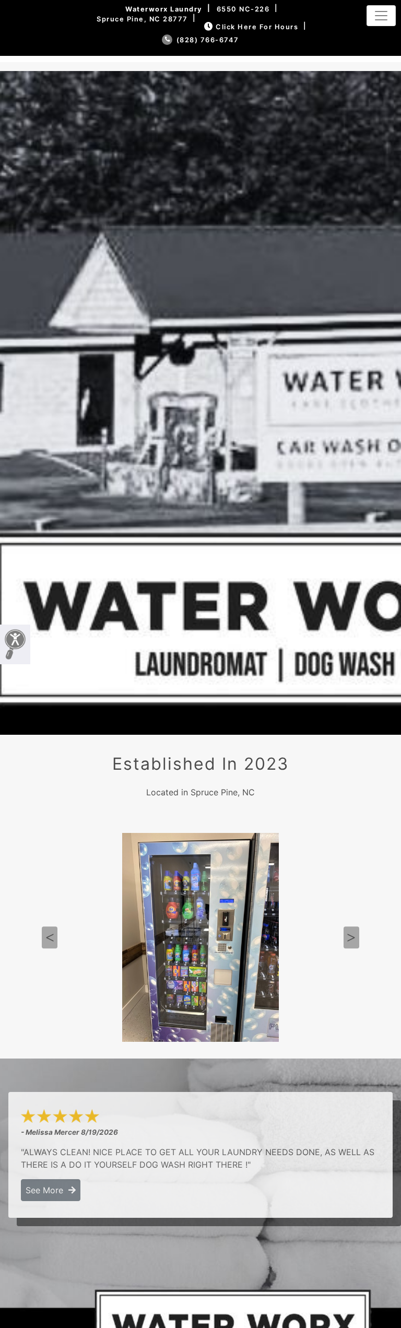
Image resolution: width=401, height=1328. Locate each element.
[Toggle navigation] (381, 15)
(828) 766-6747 (206, 40)
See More (47, 1190)
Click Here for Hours (257, 27)
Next (351, 938)
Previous (49, 938)
